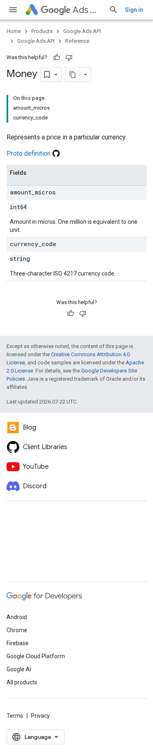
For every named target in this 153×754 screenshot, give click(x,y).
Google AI (19, 669)
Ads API (87, 9)
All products (22, 682)
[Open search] (113, 10)
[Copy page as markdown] (72, 75)
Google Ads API (82, 31)
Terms (15, 715)
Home (14, 31)
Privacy (40, 715)
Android (17, 617)
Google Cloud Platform (36, 656)
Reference (77, 41)
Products (42, 31)
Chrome (17, 630)
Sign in (134, 10)
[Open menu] (13, 10)
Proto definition (29, 153)
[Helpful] (57, 57)
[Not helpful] (69, 57)
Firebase (18, 643)
